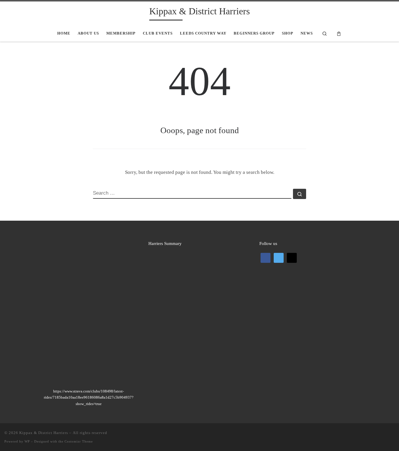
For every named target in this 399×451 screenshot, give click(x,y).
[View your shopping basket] (339, 33)
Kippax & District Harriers (43, 433)
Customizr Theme (79, 441)
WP (27, 441)
